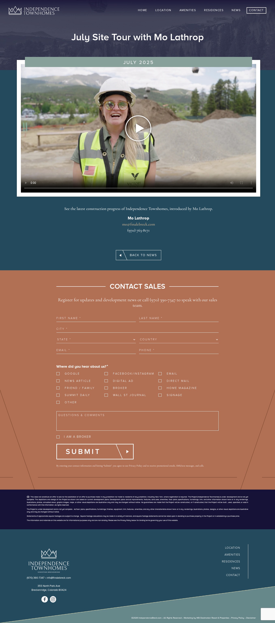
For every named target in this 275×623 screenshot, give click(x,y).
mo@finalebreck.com (138, 224)
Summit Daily (77, 395)
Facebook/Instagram (132, 373)
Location (232, 547)
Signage (175, 395)
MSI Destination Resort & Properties (213, 618)
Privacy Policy (135, 465)
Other (71, 402)
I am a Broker (77, 437)
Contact (233, 575)
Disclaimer (251, 618)
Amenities (232, 554)
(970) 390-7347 (35, 577)
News (236, 568)
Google (72, 373)
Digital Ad (123, 380)
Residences (231, 561)
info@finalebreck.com (59, 577)
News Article (78, 380)
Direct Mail (178, 380)
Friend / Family (80, 388)
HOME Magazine (182, 388)
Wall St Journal (129, 395)
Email (172, 373)
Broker (120, 388)
